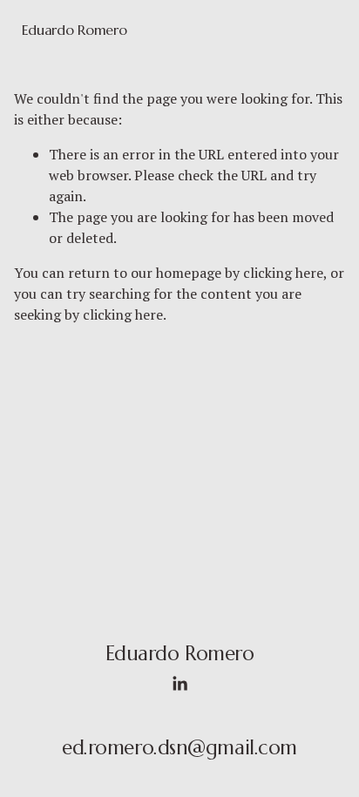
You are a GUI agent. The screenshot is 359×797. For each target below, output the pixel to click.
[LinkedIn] (179, 683)
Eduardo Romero (74, 29)
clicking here (283, 272)
